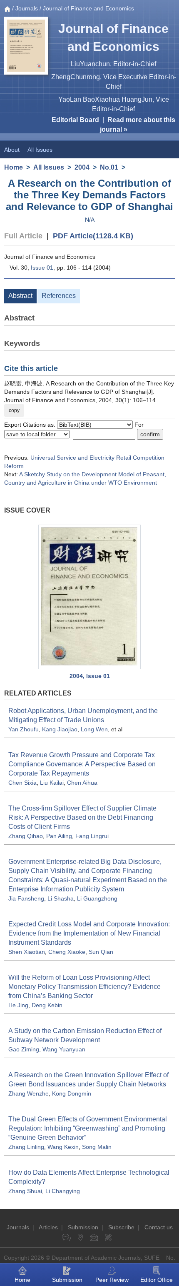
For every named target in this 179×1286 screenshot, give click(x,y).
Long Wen (94, 729)
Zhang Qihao (25, 836)
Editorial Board (75, 119)
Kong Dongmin (71, 1093)
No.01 (109, 167)
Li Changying (62, 1191)
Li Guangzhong (97, 898)
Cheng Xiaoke (66, 951)
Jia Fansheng (26, 898)
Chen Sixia (22, 782)
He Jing (18, 1005)
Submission (83, 1227)
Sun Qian (101, 951)
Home (13, 167)
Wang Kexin (63, 1146)
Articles (48, 1227)
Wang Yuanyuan (63, 1049)
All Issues (39, 149)
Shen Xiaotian (26, 951)
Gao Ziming (23, 1049)
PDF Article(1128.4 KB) (93, 236)
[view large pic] (89, 597)
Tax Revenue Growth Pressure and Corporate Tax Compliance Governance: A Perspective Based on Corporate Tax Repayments (82, 764)
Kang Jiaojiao (59, 729)
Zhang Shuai (25, 1191)
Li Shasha (60, 898)
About (12, 149)
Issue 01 (42, 267)
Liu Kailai (52, 782)
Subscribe (121, 1227)
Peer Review (112, 1279)
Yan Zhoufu (23, 729)
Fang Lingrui (92, 836)
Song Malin (97, 1146)
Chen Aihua (82, 782)
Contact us (158, 1227)
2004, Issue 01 (90, 676)
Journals (26, 8)
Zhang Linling (26, 1146)
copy (14, 410)
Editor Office (156, 1279)
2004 (82, 167)
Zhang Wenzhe (28, 1093)
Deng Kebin (47, 1005)
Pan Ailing (59, 836)
